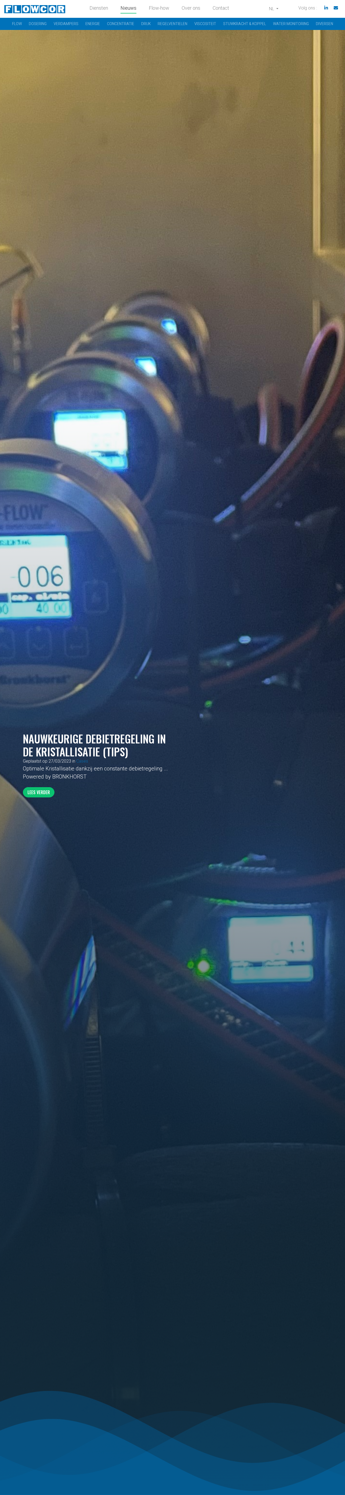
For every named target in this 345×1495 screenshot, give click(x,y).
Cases (82, 761)
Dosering (38, 24)
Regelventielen (172, 24)
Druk (146, 24)
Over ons (191, 8)
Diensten (98, 8)
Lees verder (38, 792)
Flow (17, 24)
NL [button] (272, 8)
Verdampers (66, 24)
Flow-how (159, 8)
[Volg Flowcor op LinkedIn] (326, 8)
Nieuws (128, 8)
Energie (92, 24)
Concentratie (120, 24)
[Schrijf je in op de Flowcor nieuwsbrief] (336, 8)
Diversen (324, 24)
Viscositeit (205, 24)
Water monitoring (291, 24)
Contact (221, 8)
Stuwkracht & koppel (244, 24)
